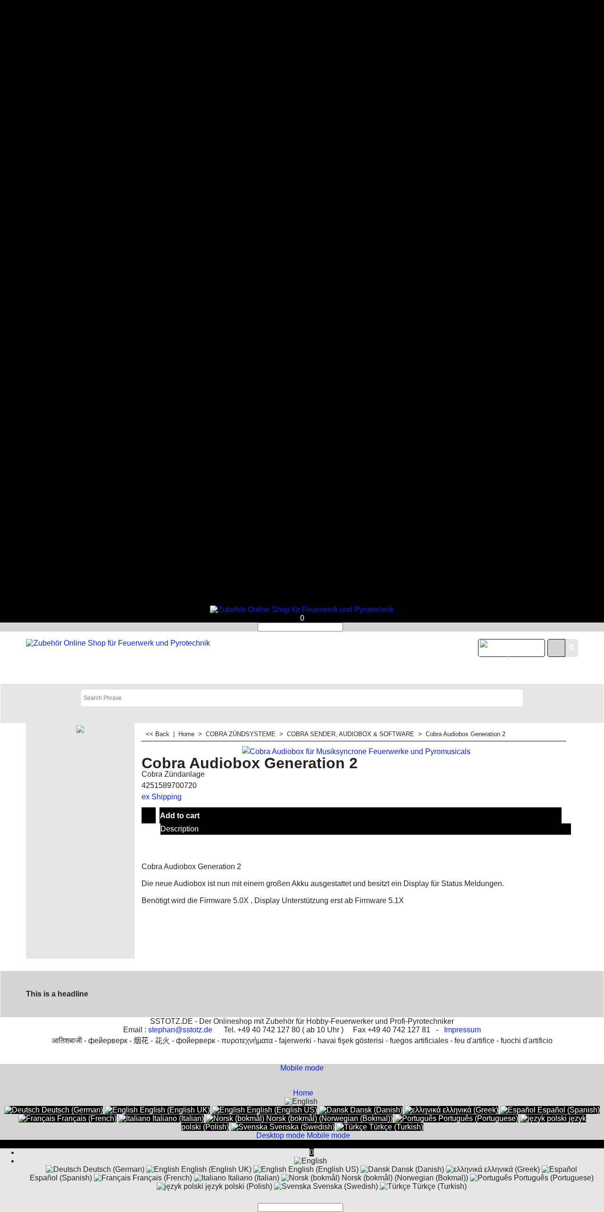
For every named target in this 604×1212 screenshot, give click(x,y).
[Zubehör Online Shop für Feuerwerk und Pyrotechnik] (302, 610)
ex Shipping (162, 797)
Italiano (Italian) (177, 1118)
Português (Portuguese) (477, 1118)
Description (179, 829)
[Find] (346, 627)
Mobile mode (302, 1068)
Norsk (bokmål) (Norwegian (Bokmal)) (328, 1118)
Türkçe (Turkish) (395, 1127)
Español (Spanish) (568, 1110)
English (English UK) (174, 1110)
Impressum (462, 1030)
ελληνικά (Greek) (469, 1110)
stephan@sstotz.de (180, 1030)
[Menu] (302, 601)
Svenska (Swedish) (301, 1127)
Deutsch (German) (71, 1110)
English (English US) (281, 1110)
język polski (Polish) (237, 1186)
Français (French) (86, 1118)
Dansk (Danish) (375, 1110)
